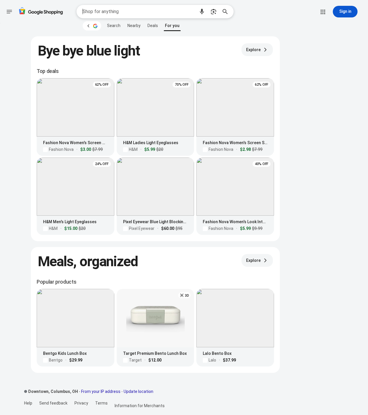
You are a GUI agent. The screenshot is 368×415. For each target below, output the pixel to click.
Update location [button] (138, 391)
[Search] (227, 11)
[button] (202, 11)
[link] (114, 25)
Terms (101, 403)
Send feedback (53, 403)
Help (28, 403)
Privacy (81, 403)
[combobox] (139, 11)
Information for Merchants (140, 405)
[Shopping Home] (41, 11)
